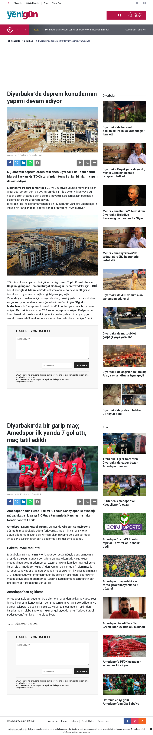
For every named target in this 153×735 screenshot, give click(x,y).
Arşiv (46, 3)
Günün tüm (136, 29)
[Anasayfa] (8, 3)
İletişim (74, 721)
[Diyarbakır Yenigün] (22, 14)
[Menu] (111, 15)
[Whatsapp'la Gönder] (30, 163)
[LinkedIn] (23, 163)
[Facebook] (10, 163)
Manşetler (18, 3)
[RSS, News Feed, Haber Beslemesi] (142, 721)
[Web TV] (137, 2)
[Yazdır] (37, 163)
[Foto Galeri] (144, 2)
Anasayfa (15, 41)
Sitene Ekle (56, 3)
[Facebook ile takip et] (127, 721)
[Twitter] (17, 163)
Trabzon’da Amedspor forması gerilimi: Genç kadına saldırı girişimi (75, 29)
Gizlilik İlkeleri (88, 721)
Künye (64, 721)
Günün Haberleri (33, 3)
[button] (80, 163)
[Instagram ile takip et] (135, 721)
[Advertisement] (76, 68)
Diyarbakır (29, 41)
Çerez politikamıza (74, 732)
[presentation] (18, 30)
